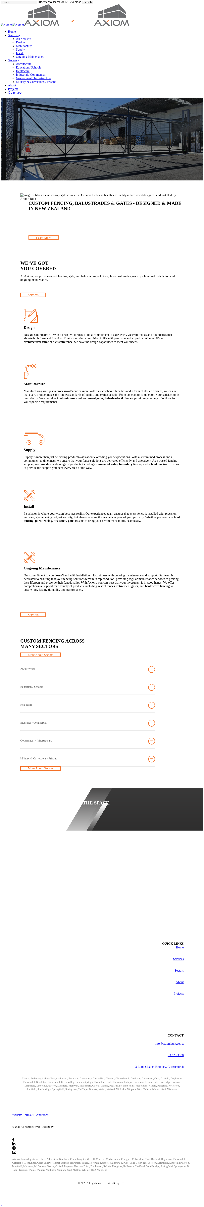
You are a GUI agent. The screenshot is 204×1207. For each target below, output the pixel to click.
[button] (43, 237)
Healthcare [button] (26, 704)
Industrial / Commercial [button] (33, 722)
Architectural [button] (27, 668)
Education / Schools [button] (31, 686)
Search (87, 2)
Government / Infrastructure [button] (36, 740)
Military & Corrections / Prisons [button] (38, 758)
